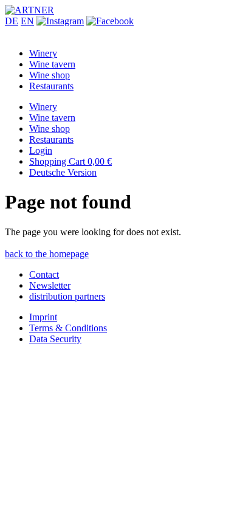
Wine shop (49, 75)
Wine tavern (52, 64)
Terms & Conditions (68, 328)
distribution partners (67, 296)
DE (11, 21)
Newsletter (49, 285)
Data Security (55, 339)
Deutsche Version (63, 172)
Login (40, 150)
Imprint (43, 317)
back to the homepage (47, 254)
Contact (44, 274)
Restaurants (51, 86)
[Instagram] (60, 21)
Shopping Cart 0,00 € (70, 161)
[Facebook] (110, 21)
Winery (43, 53)
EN (27, 21)
